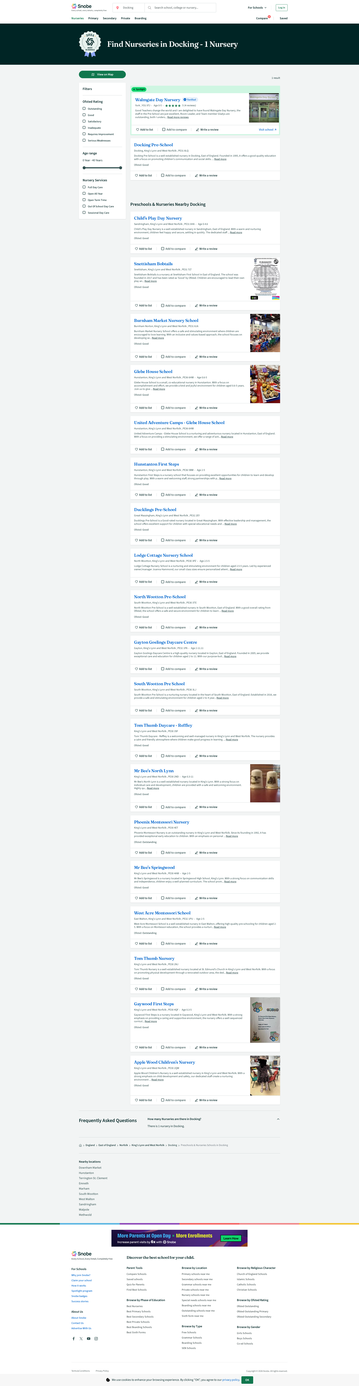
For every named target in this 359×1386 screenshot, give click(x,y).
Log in (281, 8)
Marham (84, 1189)
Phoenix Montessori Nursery (205, 836)
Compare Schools (136, 1274)
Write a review (209, 130)
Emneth (84, 1183)
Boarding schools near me (196, 1305)
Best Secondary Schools (140, 1317)
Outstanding (95, 109)
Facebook (73, 1338)
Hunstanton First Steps (205, 478)
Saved (284, 18)
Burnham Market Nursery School (205, 337)
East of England (107, 1145)
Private (125, 18)
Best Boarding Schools (139, 1327)
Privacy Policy (102, 1371)
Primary (93, 18)
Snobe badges (79, 1296)
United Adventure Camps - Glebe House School (205, 435)
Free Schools (189, 1332)
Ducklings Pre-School (205, 524)
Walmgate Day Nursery (205, 110)
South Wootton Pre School (205, 696)
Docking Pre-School (205, 159)
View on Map (105, 74)
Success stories (79, 1301)
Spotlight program (81, 1291)
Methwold (85, 1215)
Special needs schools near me (199, 1300)
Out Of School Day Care (101, 206)
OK (247, 1380)
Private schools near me (195, 1290)
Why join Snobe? (80, 1275)
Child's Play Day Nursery (205, 232)
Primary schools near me (196, 1274)
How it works (78, 1286)
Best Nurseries (135, 1306)
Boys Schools (244, 1338)
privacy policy (230, 1380)
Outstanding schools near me (198, 1311)
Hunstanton (86, 1173)
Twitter (81, 1338)
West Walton (87, 1199)
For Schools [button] (255, 8)
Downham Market (90, 1168)
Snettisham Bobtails (205, 283)
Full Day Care (95, 187)
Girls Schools (244, 1333)
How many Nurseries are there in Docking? (174, 1119)
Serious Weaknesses (99, 141)
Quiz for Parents (135, 1284)
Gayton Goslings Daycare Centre (205, 654)
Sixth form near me (192, 1316)
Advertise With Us (81, 1328)
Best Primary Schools (139, 1311)
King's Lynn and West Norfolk (148, 1145)
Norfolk (123, 1145)
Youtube (88, 1338)
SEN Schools (189, 1348)
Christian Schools (247, 1290)
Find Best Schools (137, 1290)
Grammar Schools (192, 1338)
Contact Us (77, 1323)
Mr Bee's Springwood (205, 882)
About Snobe (78, 1318)
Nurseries (77, 18)
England (90, 1145)
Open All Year (95, 194)
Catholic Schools (246, 1284)
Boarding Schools (192, 1343)
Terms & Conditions (80, 1371)
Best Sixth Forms (136, 1332)
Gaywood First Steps (205, 1024)
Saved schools (135, 1279)
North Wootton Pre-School (205, 611)
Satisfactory (94, 121)
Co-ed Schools (245, 1344)
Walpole (84, 1210)
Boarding (140, 18)
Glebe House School (205, 388)
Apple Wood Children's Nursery (205, 1080)
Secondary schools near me (197, 1279)
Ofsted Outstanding (248, 1306)
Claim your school (81, 1280)
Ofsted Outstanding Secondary (254, 1317)
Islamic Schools (245, 1279)
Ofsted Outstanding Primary (252, 1311)
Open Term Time (97, 200)
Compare (262, 18)
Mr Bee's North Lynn (205, 788)
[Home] (80, 1145)
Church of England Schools (252, 1274)
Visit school (266, 130)
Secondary (109, 18)
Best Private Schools (138, 1322)
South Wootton (88, 1194)
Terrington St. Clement (93, 1178)
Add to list (146, 130)
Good (91, 115)
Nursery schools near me (195, 1295)
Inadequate (94, 128)
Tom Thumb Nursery (205, 973)
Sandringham (87, 1204)
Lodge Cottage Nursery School (205, 567)
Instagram (96, 1338)
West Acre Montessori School (205, 927)
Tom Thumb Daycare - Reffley (205, 739)
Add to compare (177, 130)
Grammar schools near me (196, 1284)
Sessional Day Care (98, 213)
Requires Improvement (101, 134)
